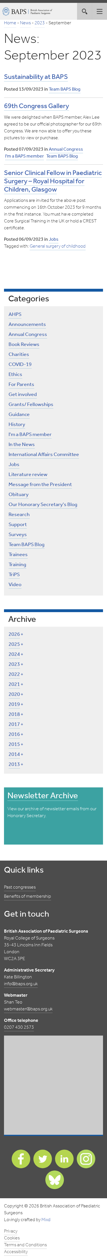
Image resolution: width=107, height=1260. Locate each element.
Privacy (10, 1231)
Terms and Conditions (25, 1245)
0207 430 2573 (19, 1027)
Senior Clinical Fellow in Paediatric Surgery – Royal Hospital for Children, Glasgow (53, 181)
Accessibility (16, 1251)
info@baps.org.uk (21, 984)
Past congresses (20, 887)
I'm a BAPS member (24, 156)
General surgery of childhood (58, 246)
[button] (99, 11)
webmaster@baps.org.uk (28, 1009)
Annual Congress (66, 149)
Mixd (46, 1219)
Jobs (53, 239)
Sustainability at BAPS (36, 77)
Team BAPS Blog (64, 89)
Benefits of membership (27, 896)
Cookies (12, 1238)
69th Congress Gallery (36, 106)
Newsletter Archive (42, 796)
